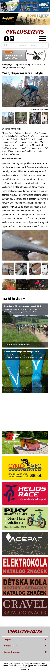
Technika (38, 64)
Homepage (7, 64)
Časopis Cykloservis (12, 652)
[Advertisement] (18, 411)
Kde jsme (7, 640)
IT (29, 667)
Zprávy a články (23, 64)
